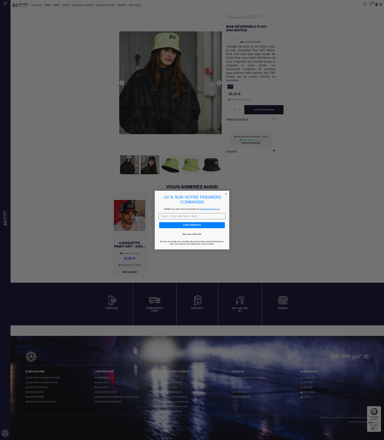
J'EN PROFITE (192, 225)
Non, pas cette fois (192, 234)
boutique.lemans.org (210, 209)
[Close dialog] (226, 194)
